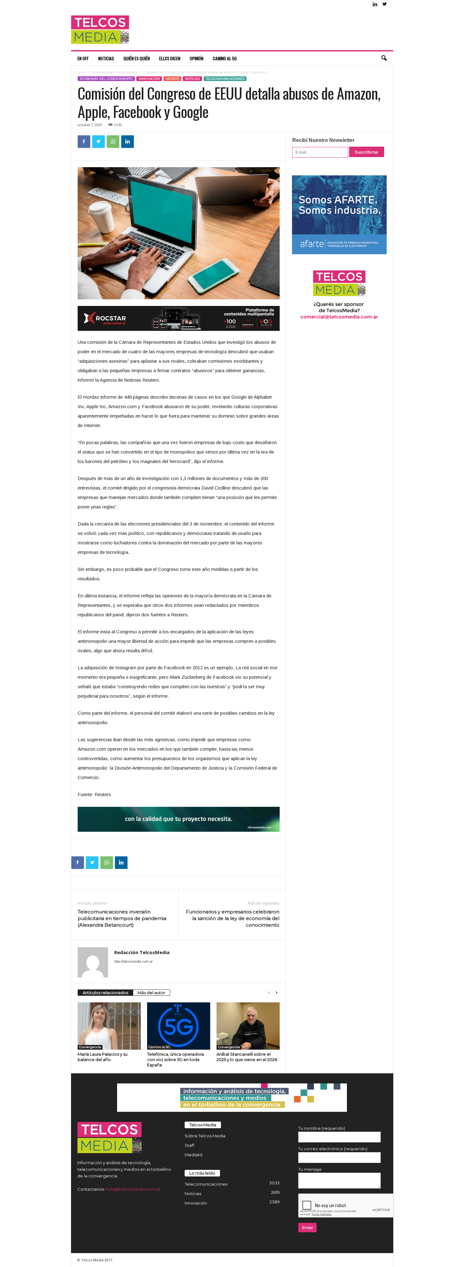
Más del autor (151, 992)
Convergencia (90, 1047)
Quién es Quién (136, 58)
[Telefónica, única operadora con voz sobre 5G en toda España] (178, 1026)
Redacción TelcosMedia (142, 952)
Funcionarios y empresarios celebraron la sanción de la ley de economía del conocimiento (232, 918)
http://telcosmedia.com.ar (133, 961)
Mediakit (194, 1154)
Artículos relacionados (105, 992)
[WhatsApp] (113, 141)
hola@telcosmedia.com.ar (133, 1189)
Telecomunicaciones (225, 79)
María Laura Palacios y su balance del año (103, 1057)
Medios (172, 79)
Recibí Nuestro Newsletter (323, 140)
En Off (83, 58)
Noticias (106, 58)
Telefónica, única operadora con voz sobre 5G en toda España (175, 1059)
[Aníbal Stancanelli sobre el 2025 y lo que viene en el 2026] (248, 1026)
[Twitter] (385, 4)
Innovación (149, 79)
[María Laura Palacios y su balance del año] (109, 1026)
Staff (189, 1145)
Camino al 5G (225, 58)
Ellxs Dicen (169, 58)
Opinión (196, 58)
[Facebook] (84, 141)
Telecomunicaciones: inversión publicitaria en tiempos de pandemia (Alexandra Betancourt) (122, 918)
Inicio (82, 72)
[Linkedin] (375, 4)
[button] (384, 58)
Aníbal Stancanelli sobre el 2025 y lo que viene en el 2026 (247, 1057)
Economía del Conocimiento (114, 72)
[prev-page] (269, 992)
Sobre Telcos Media (205, 1135)
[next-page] (276, 992)
